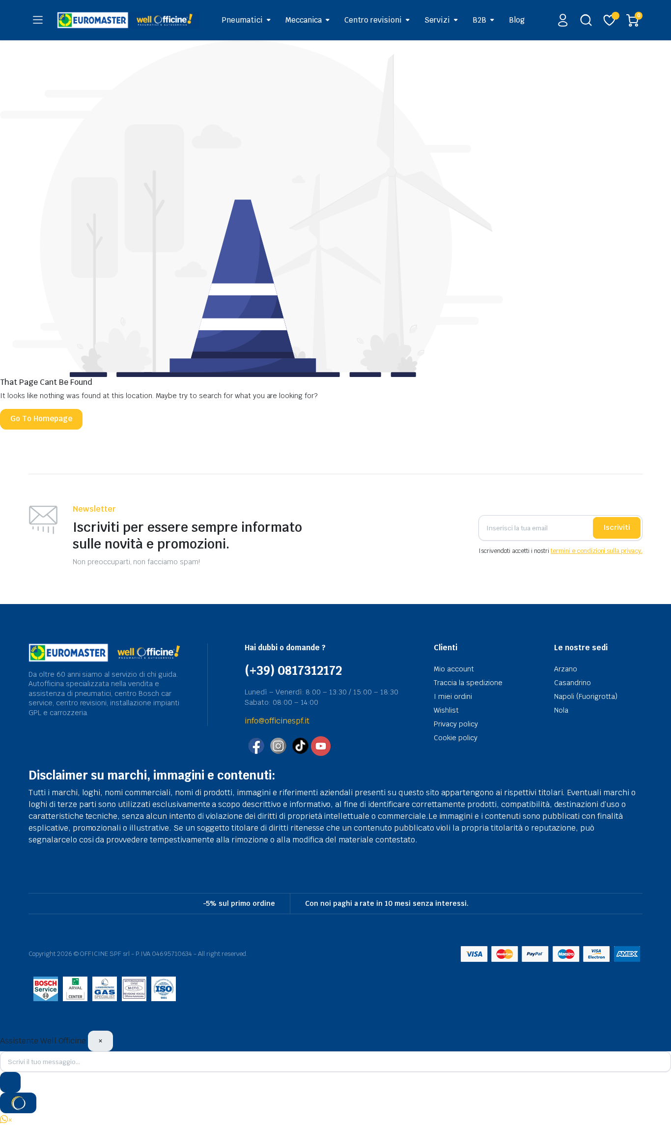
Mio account (454, 668)
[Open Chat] (18, 1103)
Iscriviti (616, 527)
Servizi (437, 20)
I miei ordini (453, 696)
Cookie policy (455, 737)
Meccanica (303, 20)
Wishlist (446, 710)
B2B (479, 20)
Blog (517, 20)
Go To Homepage (41, 418)
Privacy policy (456, 724)
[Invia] (10, 1082)
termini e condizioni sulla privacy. (597, 551)
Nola (561, 710)
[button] (6, 1120)
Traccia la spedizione (468, 682)
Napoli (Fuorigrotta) (585, 696)
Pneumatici (242, 20)
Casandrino (572, 682)
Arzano (565, 668)
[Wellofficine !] (128, 20)
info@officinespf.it (277, 721)
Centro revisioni (373, 20)
